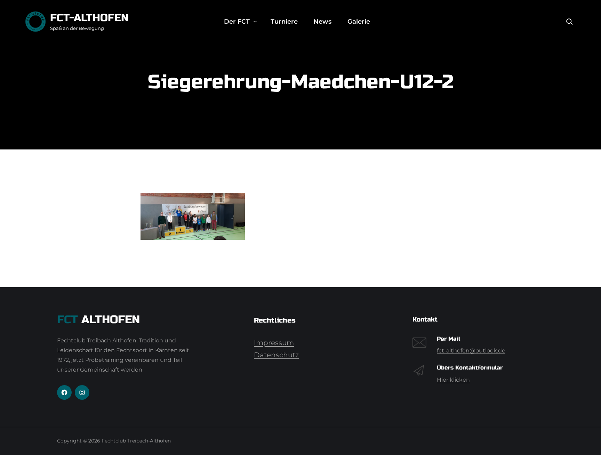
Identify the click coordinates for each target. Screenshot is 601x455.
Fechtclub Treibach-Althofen (136, 441)
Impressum (274, 343)
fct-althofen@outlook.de (471, 350)
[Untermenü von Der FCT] (255, 22)
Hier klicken (453, 379)
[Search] (569, 21)
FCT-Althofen (89, 17)
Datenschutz (276, 355)
